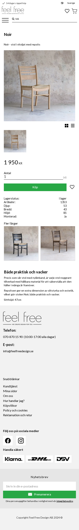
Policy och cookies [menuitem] (15, 410)
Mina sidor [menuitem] (10, 391)
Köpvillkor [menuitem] (10, 405)
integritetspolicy (65, 501)
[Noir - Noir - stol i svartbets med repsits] (21, 243)
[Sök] (13, 18)
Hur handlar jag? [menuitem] (14, 400)
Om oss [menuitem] (8, 396)
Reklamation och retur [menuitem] (17, 415)
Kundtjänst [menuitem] (10, 386)
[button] (5, 20)
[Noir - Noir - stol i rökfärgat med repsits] (58, 243)
